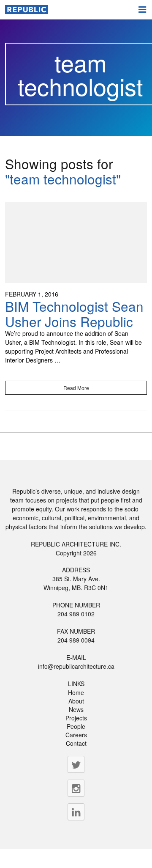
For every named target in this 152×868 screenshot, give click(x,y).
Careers (76, 735)
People (76, 726)
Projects (76, 718)
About (76, 701)
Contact (76, 743)
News (76, 709)
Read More (76, 387)
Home (76, 692)
